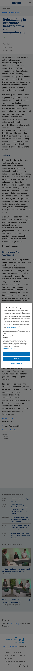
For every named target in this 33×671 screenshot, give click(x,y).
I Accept (16, 353)
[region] (16, 335)
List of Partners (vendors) (9, 348)
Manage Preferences (16, 363)
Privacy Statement (11, 327)
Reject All (16, 358)
